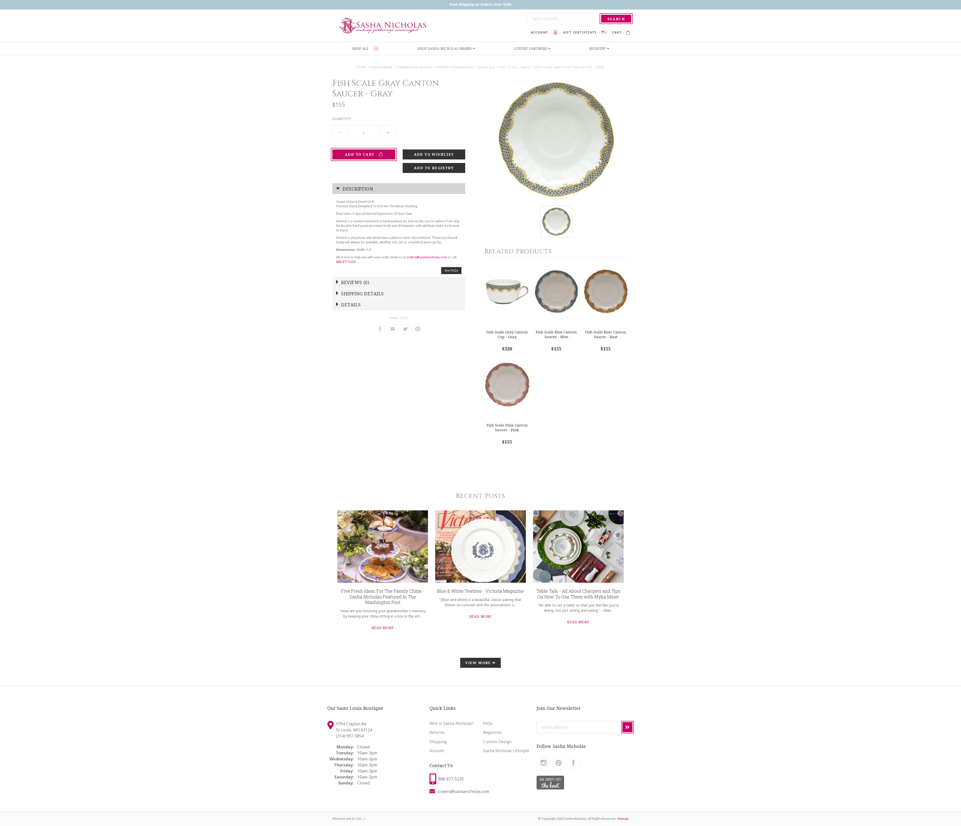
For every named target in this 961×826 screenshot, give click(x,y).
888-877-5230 (346, 262)
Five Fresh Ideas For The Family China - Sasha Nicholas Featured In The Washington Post (382, 596)
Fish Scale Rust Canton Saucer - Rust (605, 334)
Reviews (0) (354, 282)
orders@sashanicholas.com (426, 257)
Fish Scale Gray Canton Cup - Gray (507, 334)
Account (436, 750)
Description (357, 189)
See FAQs (451, 270)
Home (362, 67)
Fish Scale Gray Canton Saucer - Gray (569, 67)
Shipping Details (362, 294)
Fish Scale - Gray (515, 67)
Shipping (437, 741)
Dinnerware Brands (414, 67)
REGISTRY (598, 48)
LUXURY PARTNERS (531, 48)
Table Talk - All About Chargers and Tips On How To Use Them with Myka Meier (578, 594)
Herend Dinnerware (455, 67)
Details (350, 305)
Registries (492, 732)
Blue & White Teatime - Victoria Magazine (480, 591)
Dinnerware (381, 67)
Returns (436, 732)
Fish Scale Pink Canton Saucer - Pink (507, 427)
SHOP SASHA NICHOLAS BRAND (445, 48)
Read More (383, 627)
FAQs (488, 723)
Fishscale (486, 67)
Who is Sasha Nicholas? (451, 723)
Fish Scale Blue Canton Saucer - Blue (556, 334)
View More (478, 662)
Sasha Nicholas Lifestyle (506, 750)
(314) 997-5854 (350, 736)
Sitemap (623, 818)
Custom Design (497, 741)
